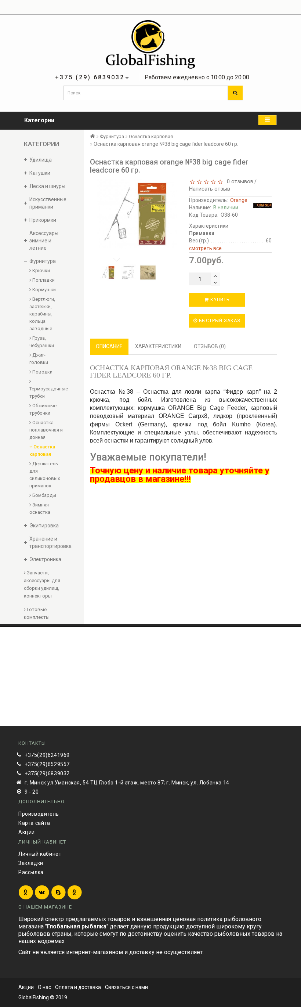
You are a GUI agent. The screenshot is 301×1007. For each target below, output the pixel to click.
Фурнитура (112, 136)
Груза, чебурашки (41, 341)
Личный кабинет (39, 854)
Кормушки (43, 289)
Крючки (40, 270)
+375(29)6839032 (47, 773)
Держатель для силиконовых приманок (44, 474)
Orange (238, 200)
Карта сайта (34, 823)
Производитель (38, 814)
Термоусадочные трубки (46, 392)
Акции (26, 832)
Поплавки (43, 280)
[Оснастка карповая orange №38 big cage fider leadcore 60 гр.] (108, 272)
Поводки (41, 372)
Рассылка (31, 872)
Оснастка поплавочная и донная (46, 430)
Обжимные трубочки (43, 409)
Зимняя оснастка (39, 508)
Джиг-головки (38, 358)
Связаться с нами (126, 987)
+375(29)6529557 (47, 764)
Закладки (30, 863)
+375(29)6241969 (47, 755)
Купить (219, 299)
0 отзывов (238, 181)
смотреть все (205, 248)
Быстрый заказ (218, 320)
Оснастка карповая (42, 450)
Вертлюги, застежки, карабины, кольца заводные (42, 313)
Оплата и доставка (78, 987)
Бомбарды (43, 495)
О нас (44, 987)
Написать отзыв (209, 188)
